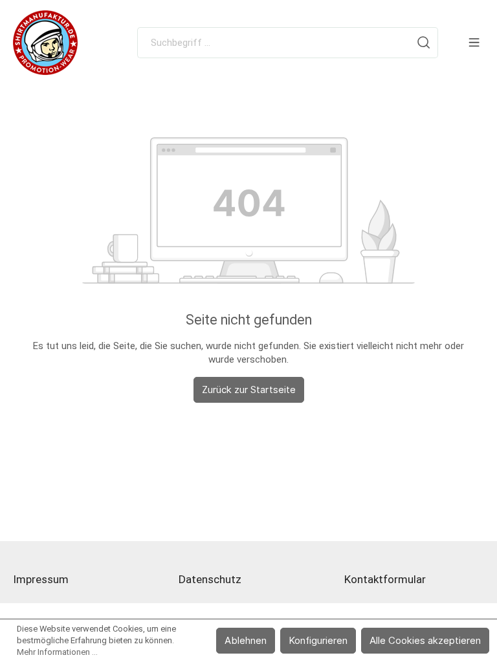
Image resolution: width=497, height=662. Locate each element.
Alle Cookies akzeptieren (425, 640)
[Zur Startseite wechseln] (45, 42)
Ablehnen (246, 640)
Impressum (41, 579)
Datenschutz (210, 579)
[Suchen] (424, 42)
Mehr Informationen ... (57, 652)
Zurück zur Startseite (249, 389)
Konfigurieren (318, 640)
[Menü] (474, 42)
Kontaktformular (385, 579)
